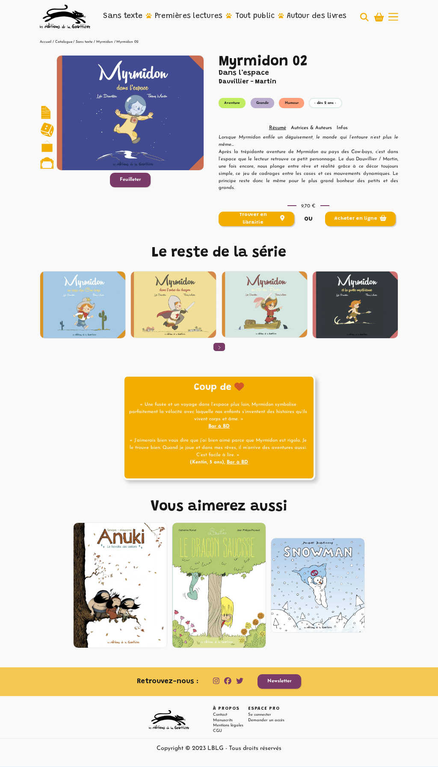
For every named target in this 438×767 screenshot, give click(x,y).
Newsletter (279, 681)
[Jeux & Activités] (47, 129)
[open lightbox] (130, 112)
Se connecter (259, 715)
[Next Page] (219, 347)
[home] (65, 17)
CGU (217, 731)
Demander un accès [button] (266, 720)
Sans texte (122, 16)
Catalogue (63, 42)
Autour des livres (316, 16)
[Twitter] (239, 681)
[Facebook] (227, 681)
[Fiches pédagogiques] (47, 113)
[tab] (277, 128)
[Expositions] (47, 146)
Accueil (45, 42)
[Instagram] (216, 681)
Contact (220, 715)
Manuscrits (223, 720)
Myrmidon (104, 42)
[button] (122, 16)
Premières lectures (189, 16)
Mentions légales (228, 725)
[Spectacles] (47, 163)
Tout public (255, 16)
